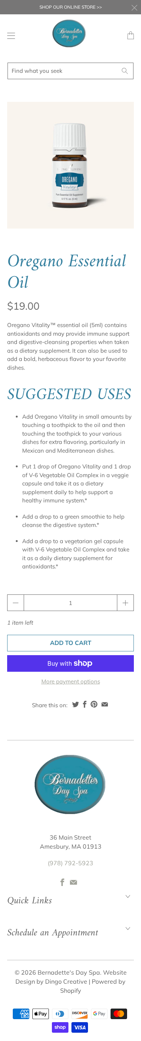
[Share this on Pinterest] (94, 704)
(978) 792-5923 (70, 863)
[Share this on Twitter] (75, 704)
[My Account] (9, 36)
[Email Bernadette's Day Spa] (73, 882)
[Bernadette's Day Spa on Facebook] (62, 882)
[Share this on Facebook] (85, 704)
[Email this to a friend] (104, 704)
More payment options (70, 681)
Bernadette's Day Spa (69, 972)
